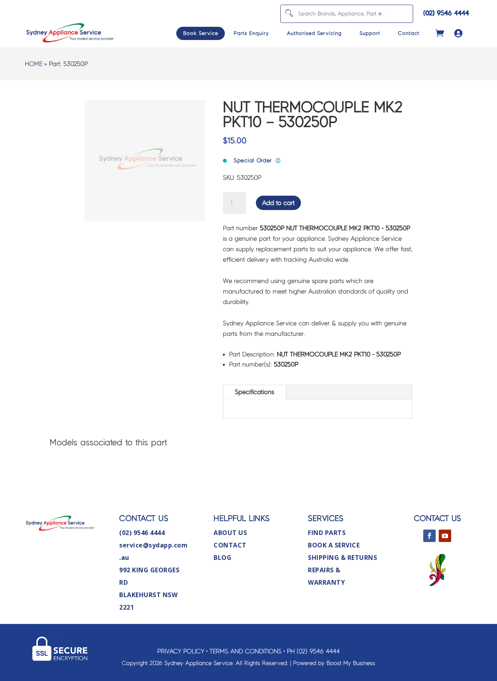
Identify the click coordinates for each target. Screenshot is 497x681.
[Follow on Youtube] (445, 536)
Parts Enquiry (251, 33)
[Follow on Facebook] (429, 536)
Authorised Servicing (314, 33)
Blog (222, 557)
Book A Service (334, 545)
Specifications (254, 392)
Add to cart (278, 203)
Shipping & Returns (342, 557)
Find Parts (327, 532)
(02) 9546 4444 (446, 13)
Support (370, 33)
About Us (230, 532)
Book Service (200, 33)
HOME (33, 64)
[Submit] (289, 14)
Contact (408, 33)
